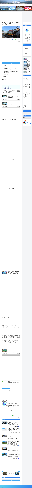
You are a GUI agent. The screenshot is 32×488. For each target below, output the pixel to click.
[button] (18, 39)
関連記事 (5, 76)
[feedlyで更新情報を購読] (9, 408)
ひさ (7, 402)
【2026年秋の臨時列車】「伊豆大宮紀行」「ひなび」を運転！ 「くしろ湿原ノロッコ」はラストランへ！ (26, 86)
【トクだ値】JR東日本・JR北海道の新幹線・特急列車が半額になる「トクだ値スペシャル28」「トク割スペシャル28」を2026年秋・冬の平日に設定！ (27, 101)
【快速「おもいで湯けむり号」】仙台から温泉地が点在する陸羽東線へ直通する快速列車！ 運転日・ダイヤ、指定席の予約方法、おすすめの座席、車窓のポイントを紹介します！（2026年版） (26, 94)
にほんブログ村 (28, 120)
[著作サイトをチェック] (6, 408)
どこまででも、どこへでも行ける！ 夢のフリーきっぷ (10, 68)
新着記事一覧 (25, 53)
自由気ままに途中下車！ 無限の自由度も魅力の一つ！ (10, 69)
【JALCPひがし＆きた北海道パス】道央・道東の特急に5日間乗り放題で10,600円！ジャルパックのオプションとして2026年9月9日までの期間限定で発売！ (27, 80)
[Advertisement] (11, 16)
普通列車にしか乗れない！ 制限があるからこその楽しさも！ (11, 71)
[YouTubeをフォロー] (8, 408)
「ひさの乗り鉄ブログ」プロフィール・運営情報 (26, 48)
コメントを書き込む (11, 480)
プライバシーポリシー (26, 51)
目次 (10, 63)
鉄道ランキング (28, 122)
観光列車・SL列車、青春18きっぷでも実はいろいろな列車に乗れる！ (11, 75)
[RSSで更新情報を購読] (10, 408)
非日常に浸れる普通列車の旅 (7, 72)
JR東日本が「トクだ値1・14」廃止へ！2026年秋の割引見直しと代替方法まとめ (26, 106)
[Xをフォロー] (7, 408)
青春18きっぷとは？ (6, 65)
